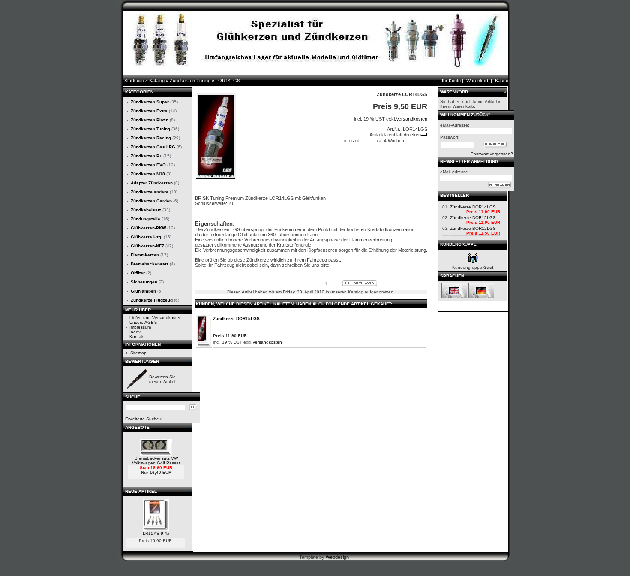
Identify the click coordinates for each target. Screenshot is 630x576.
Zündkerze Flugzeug (152, 300)
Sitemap (138, 352)
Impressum (140, 327)
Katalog (157, 80)
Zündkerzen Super (150, 102)
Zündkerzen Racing (151, 138)
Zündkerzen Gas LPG (153, 147)
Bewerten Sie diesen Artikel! (163, 379)
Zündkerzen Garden (151, 201)
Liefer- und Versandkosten (155, 317)
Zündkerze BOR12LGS (473, 228)
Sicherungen (144, 282)
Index (135, 331)
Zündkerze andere (149, 192)
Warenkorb (477, 80)
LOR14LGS (228, 80)
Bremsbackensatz (149, 264)
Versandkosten (411, 118)
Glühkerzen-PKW (148, 228)
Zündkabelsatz (146, 210)
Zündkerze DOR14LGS (473, 207)
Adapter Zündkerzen (152, 183)
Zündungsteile (145, 219)
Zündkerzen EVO (148, 165)
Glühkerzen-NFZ (147, 246)
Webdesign (337, 557)
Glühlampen (143, 291)
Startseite (134, 80)
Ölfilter (138, 273)
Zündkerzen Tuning (190, 80)
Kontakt (137, 336)
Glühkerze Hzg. (146, 237)
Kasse (501, 80)
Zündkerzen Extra (149, 111)
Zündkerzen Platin (149, 120)
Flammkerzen (145, 255)
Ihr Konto (451, 80)
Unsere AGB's (143, 322)
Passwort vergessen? (492, 153)
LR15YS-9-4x (156, 533)
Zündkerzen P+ (146, 156)
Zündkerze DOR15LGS (236, 318)
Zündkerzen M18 (148, 174)
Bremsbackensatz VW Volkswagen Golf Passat (156, 460)
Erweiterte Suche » (144, 418)
